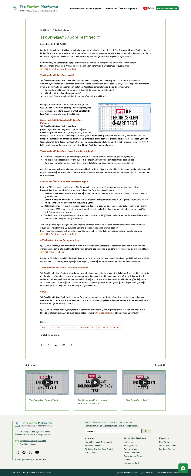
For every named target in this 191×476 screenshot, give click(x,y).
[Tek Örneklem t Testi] (143, 383)
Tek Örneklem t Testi (137, 400)
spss (44, 327)
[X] (31, 452)
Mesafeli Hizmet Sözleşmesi (168, 472)
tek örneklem (103, 327)
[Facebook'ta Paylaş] (41, 345)
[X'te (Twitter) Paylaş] (49, 345)
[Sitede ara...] (146, 431)
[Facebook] (24, 452)
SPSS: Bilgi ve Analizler (51, 335)
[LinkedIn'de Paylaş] (56, 345)
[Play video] (124, 117)
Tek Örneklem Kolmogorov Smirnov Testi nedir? (92, 401)
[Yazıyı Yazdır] (71, 345)
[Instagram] (17, 452)
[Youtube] (37, 452)
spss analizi (55, 327)
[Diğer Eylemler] (149, 30)
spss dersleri (70, 327)
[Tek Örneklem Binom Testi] (47, 383)
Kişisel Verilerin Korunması (126, 472)
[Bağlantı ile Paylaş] (63, 345)
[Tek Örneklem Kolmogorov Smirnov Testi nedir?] (95, 383)
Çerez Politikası (147, 472)
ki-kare (116, 327)
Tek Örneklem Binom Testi (43, 400)
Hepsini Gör (160, 365)
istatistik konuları (86, 327)
